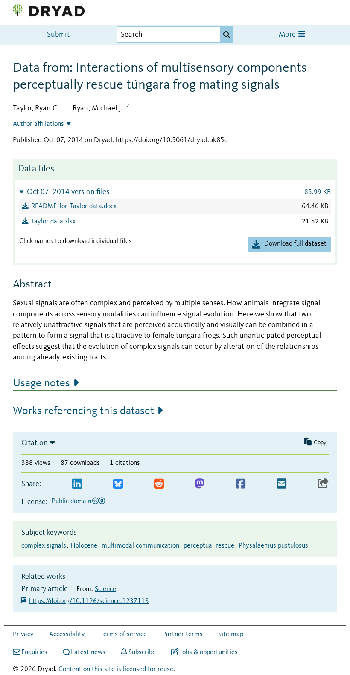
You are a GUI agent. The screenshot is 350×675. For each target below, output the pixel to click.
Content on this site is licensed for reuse (115, 669)
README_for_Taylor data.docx (74, 206)
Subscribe (142, 652)
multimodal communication (140, 545)
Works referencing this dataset (83, 411)
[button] (175, 192)
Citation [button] (34, 443)
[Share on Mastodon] (199, 484)
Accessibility (67, 634)
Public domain (71, 501)
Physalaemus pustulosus (273, 545)
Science (105, 589)
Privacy (23, 634)
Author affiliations (38, 124)
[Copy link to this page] (323, 484)
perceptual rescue (209, 545)
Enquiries (34, 652)
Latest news (88, 652)
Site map (230, 634)
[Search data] (226, 34)
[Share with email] (281, 484)
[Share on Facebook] (240, 484)
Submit (58, 34)
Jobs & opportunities (208, 652)
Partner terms (182, 634)
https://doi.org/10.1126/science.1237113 (89, 601)
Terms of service (123, 634)
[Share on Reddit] (159, 484)
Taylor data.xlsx (53, 221)
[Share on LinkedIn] (77, 484)
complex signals (43, 545)
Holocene (83, 545)
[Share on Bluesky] (118, 484)
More (288, 34)
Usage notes (41, 383)
